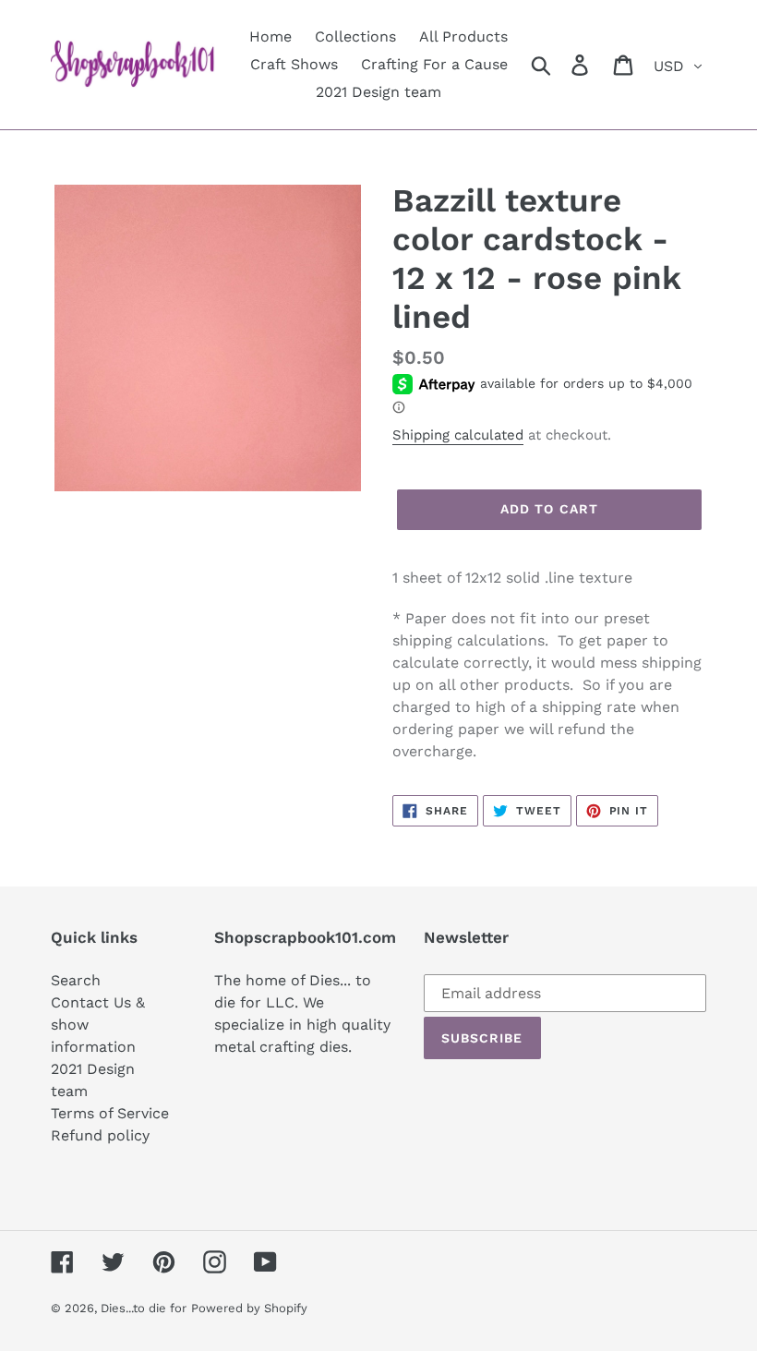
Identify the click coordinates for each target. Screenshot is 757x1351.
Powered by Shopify (249, 1308)
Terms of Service (110, 1113)
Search (76, 980)
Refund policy (100, 1135)
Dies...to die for (143, 1308)
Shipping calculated (457, 435)
